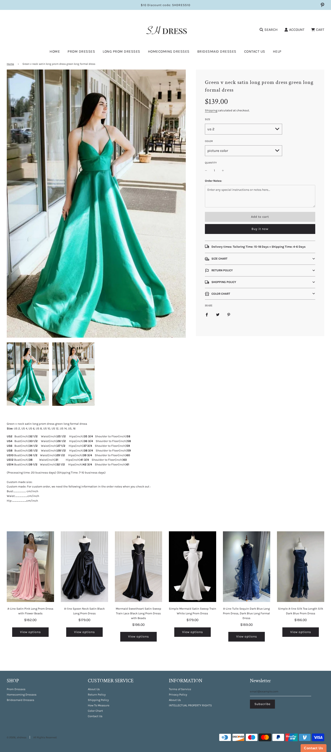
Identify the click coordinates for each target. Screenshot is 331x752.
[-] (206, 170)
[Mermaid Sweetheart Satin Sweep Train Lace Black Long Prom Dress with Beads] (138, 566)
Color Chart (95, 710)
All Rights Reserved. (45, 737)
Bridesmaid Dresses (216, 51)
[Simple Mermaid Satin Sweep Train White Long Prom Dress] (192, 566)
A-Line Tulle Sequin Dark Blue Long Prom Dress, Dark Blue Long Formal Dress (246, 613)
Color (209, 141)
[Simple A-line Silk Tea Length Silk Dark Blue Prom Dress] (300, 566)
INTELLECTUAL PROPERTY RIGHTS (190, 705)
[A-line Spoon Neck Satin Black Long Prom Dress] (84, 566)
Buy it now (260, 229)
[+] (223, 170)
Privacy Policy (178, 694)
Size (207, 119)
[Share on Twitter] (218, 314)
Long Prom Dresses (121, 51)
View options (30, 632)
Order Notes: (213, 180)
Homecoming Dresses (169, 51)
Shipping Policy (98, 700)
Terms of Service (180, 689)
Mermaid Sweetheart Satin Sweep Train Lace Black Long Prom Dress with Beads (138, 613)
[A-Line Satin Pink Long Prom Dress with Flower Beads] (30, 566)
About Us (94, 689)
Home (55, 51)
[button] (260, 259)
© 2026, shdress (16, 737)
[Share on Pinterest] (229, 314)
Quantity (211, 162)
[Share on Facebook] (207, 314)
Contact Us (254, 51)
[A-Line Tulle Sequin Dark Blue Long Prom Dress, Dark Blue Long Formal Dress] (246, 566)
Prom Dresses (16, 689)
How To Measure (98, 705)
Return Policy (97, 694)
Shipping (211, 110)
